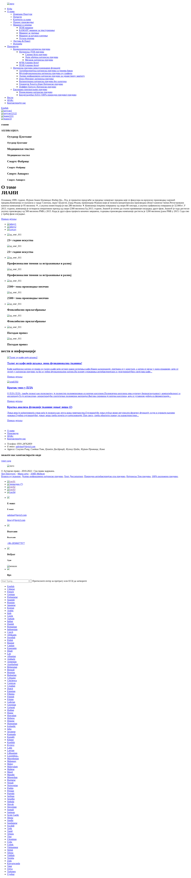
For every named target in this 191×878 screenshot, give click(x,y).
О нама (10, 11)
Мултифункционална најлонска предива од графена (45, 73)
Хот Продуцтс (8, 473)
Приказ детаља (8, 219)
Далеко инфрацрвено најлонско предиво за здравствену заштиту (52, 76)
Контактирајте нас (16, 103)
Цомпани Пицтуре (22, 14)
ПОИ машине (26, 27)
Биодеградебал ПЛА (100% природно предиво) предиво (47, 95)
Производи (13, 46)
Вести (10, 97)
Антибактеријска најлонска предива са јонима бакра (46, 70)
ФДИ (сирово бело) (29, 62)
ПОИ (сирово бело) (29, 65)
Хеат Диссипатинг (73, 476)
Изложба (17, 43)
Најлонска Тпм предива (138, 476)
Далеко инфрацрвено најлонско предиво (42, 476)
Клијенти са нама (22, 19)
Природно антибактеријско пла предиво (104, 476)
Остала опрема (26, 38)
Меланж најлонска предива (39, 60)
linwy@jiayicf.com (16, 520)
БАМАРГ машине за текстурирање (37, 30)
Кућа (9, 8)
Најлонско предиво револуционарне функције (36, 68)
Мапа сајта (23, 473)
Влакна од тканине (11, 476)
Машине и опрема (22, 25)
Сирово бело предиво (36, 54)
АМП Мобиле (37, 473)
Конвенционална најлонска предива (31, 49)
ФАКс (10, 100)
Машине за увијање (29, 33)
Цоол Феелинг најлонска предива (36, 78)
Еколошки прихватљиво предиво (30, 89)
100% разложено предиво (165, 476)
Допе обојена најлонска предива (41, 57)
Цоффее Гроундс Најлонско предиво (37, 86)
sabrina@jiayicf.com (25, 446)
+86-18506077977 (16, 543)
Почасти (17, 17)
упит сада (6, 461)
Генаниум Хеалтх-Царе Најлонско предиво (41, 84)
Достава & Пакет (21, 41)
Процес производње (23, 22)
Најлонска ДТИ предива (31, 52)
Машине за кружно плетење (33, 35)
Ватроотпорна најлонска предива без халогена (43, 81)
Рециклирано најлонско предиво (35, 92)
